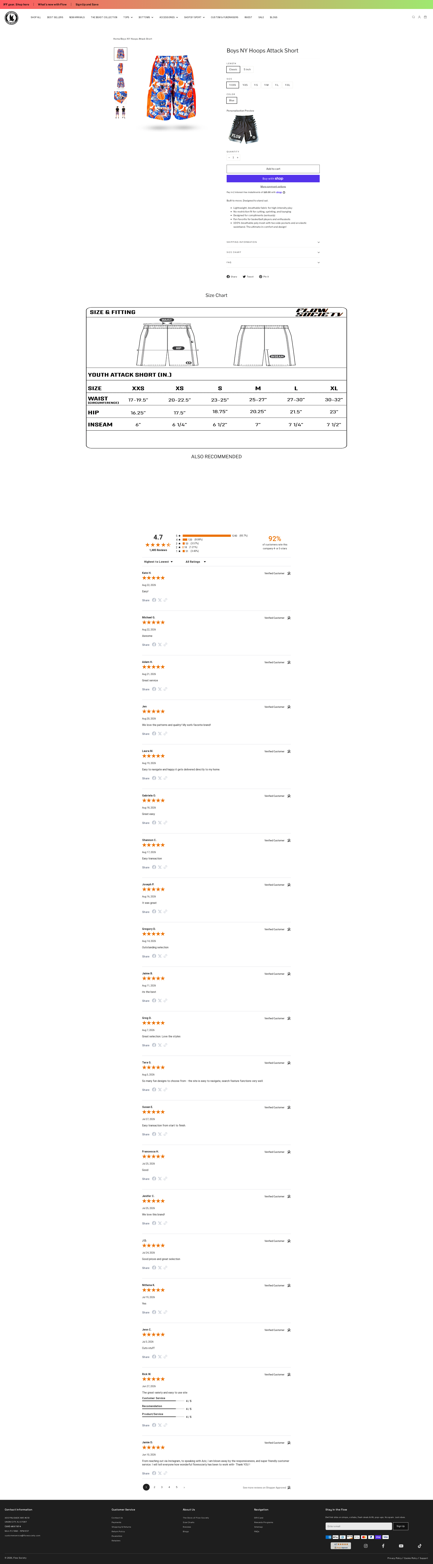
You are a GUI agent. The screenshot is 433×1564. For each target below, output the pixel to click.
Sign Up (401, 1526)
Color (231, 94)
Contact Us (117, 1518)
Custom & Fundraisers (224, 17)
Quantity (233, 152)
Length (231, 63)
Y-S (256, 84)
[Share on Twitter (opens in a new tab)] (160, 600)
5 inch (247, 69)
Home (116, 38)
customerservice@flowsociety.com (22, 1535)
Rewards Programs (263, 1522)
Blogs (274, 17)
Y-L (277, 84)
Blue (231, 100)
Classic (233, 69)
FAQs (256, 1531)
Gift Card (258, 1518)
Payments (116, 1522)
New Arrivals (77, 17)
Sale (261, 17)
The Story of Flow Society (196, 1518)
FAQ (229, 262)
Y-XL (287, 84)
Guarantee (117, 1536)
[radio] (216, 536)
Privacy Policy (395, 1558)
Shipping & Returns (121, 1527)
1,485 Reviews (158, 550)
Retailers (116, 1540)
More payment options (273, 186)
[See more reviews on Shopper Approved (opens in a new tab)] (165, 600)
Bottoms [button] (145, 17)
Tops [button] (126, 17)
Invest (248, 17)
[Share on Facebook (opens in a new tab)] (154, 600)
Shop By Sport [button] (193, 17)
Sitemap (258, 1527)
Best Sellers (55, 17)
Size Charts (188, 1522)
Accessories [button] (167, 17)
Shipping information (242, 242)
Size (229, 79)
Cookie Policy (411, 1558)
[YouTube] (402, 1545)
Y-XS (245, 84)
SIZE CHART (234, 252)
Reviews (187, 1527)
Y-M (266, 84)
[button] (120, 54)
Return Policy (118, 1531)
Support (424, 1558)
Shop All (36, 17)
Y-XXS (232, 84)
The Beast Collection (104, 17)
